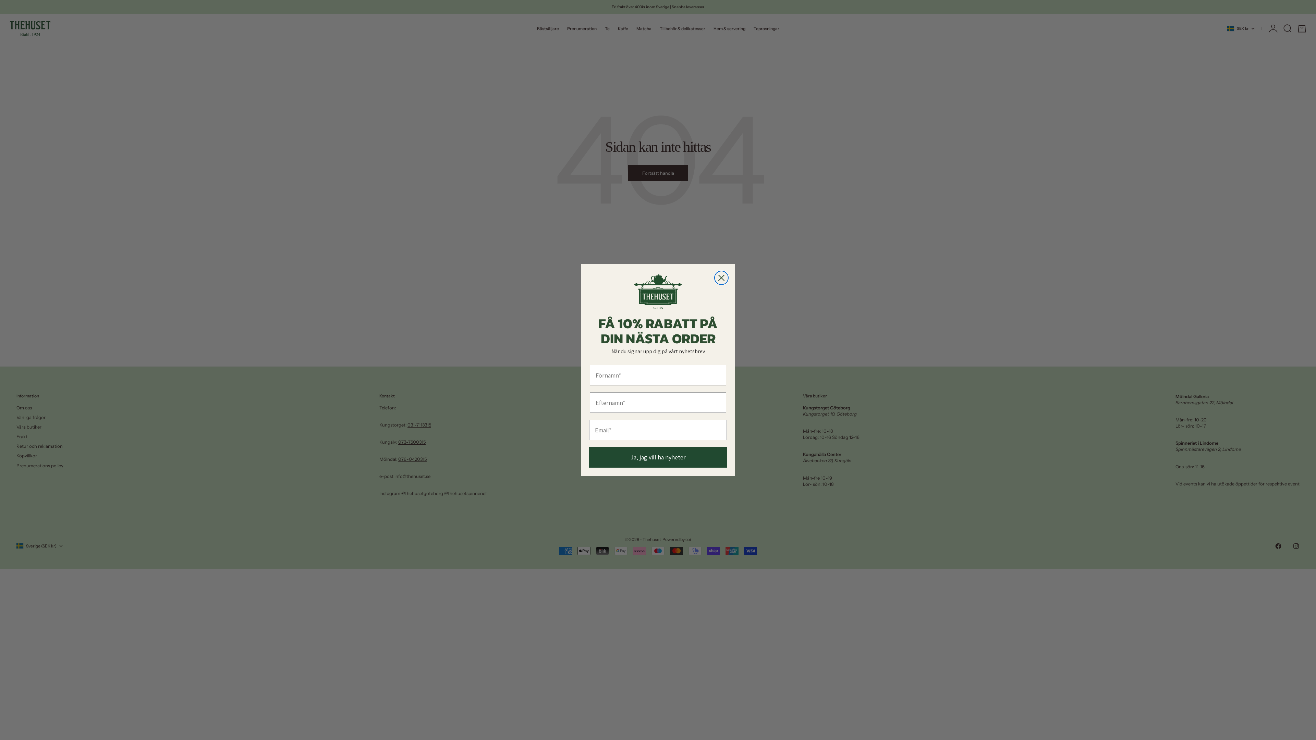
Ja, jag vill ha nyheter (658, 457)
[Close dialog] (721, 278)
